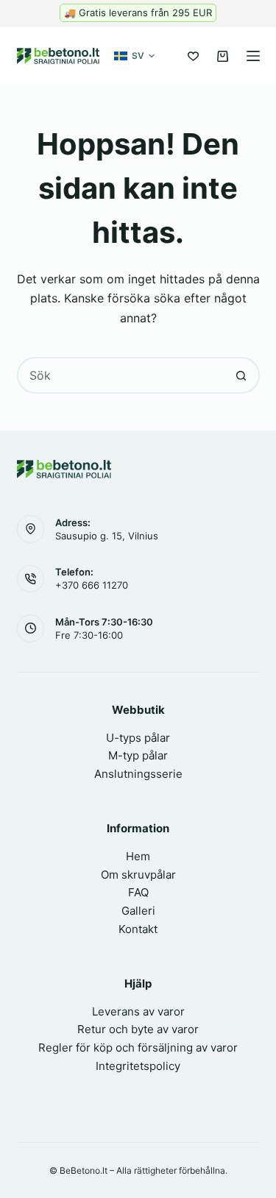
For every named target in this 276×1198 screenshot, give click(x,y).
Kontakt (138, 929)
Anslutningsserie (138, 774)
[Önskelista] (193, 56)
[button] (134, 56)
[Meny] (253, 56)
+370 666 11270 (91, 585)
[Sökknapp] (241, 375)
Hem (138, 856)
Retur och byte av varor (138, 1029)
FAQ (138, 892)
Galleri (138, 911)
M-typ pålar (138, 755)
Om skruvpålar (138, 875)
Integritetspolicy (138, 1066)
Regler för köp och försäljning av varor (138, 1048)
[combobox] (121, 375)
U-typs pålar (138, 738)
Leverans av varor (138, 1011)
